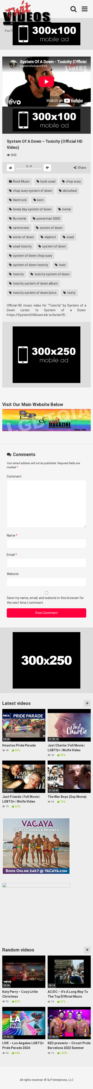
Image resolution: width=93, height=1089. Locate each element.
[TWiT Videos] (27, 14)
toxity (70, 293)
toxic (62, 265)
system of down (54, 246)
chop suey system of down (32, 191)
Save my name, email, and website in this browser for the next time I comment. (45, 600)
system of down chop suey (32, 255)
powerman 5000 (48, 218)
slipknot (50, 237)
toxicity (18, 274)
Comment (14, 476)
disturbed (69, 191)
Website (13, 574)
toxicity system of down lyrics (34, 293)
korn (40, 200)
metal (66, 209)
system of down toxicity (30, 265)
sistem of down (51, 228)
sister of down (23, 237)
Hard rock (19, 200)
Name (12, 535)
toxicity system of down (52, 274)
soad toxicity (22, 246)
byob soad (47, 181)
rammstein (20, 228)
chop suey (73, 181)
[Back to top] (85, 1079)
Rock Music (21, 181)
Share (81, 167)
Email (12, 554)
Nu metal (19, 218)
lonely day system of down (31, 209)
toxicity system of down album (35, 283)
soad (70, 237)
